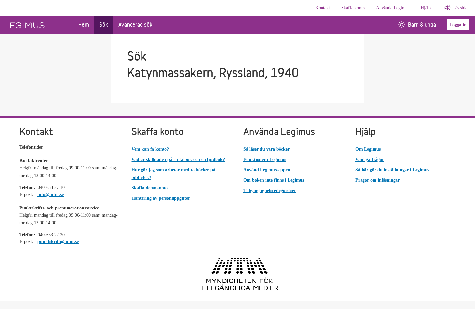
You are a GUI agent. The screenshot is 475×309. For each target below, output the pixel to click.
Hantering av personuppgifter (161, 198)
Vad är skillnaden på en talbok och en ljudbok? (178, 159)
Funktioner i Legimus (264, 159)
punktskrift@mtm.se (58, 241)
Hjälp (426, 7)
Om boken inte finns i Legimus (273, 180)
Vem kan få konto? (150, 149)
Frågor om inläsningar (377, 180)
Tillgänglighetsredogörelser (269, 190)
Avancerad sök (135, 24)
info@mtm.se (50, 194)
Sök (103, 24)
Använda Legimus (392, 7)
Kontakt (322, 7)
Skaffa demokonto (150, 188)
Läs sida (459, 7)
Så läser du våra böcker (266, 149)
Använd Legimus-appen (266, 169)
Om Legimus (368, 149)
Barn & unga (422, 24)
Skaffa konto (353, 7)
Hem (83, 24)
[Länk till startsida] (36, 25)
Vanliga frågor (369, 159)
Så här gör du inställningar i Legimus (392, 169)
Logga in (458, 24)
